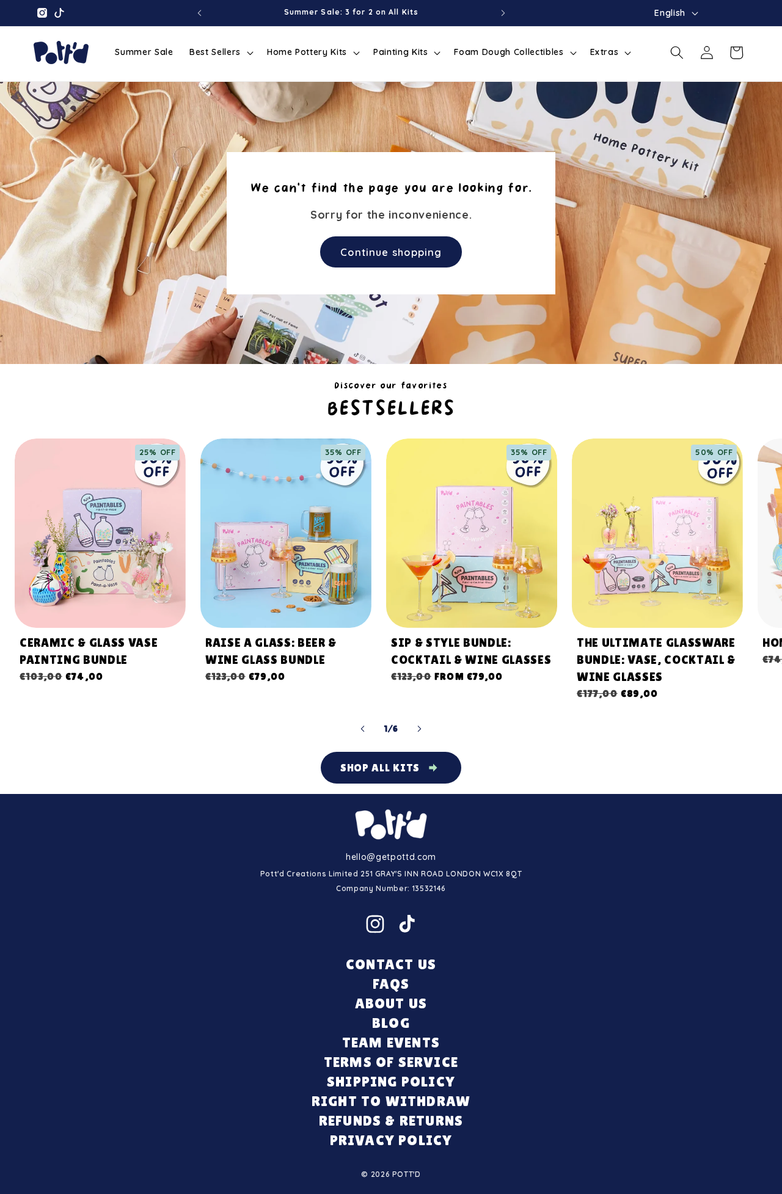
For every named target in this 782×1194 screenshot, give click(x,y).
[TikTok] (407, 924)
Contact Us (391, 964)
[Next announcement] (503, 13)
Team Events (391, 1042)
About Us (391, 1003)
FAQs (391, 983)
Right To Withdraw (391, 1101)
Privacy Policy (391, 1140)
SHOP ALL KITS (380, 767)
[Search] (677, 52)
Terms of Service (391, 1062)
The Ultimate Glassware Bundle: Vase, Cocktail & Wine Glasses (656, 659)
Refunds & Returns (391, 1120)
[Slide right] (419, 728)
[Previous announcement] (199, 13)
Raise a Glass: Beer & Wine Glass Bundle (271, 651)
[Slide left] (362, 728)
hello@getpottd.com (391, 856)
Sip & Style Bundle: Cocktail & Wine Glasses (471, 651)
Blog (391, 1022)
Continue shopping (391, 251)
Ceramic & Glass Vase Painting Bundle (89, 651)
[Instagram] (375, 924)
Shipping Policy (391, 1081)
